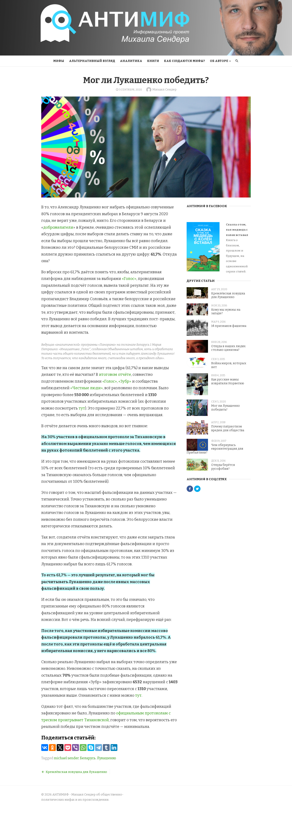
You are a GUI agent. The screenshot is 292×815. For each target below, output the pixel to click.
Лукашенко (106, 758)
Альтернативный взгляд (92, 61)
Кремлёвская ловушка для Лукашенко (76, 772)
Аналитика (131, 61)
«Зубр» (124, 381)
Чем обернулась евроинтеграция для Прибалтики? (215, 448)
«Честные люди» (86, 388)
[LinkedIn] (114, 747)
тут (82, 408)
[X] (60, 747)
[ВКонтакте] (44, 747)
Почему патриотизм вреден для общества (227, 428)
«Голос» (129, 278)
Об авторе (219, 61)
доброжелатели (58, 227)
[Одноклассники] (52, 747)
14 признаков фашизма (228, 326)
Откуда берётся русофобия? (223, 467)
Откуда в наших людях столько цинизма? (228, 348)
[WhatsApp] (83, 747)
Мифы (58, 61)
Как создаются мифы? (184, 61)
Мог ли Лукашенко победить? (225, 407)
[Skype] (90, 747)
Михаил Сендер (164, 89)
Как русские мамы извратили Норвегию (227, 381)
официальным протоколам (142, 713)
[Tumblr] (106, 747)
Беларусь (88, 758)
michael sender (66, 758)
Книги (153, 61)
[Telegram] (98, 747)
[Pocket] (67, 747)
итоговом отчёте (115, 374)
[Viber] (75, 747)
